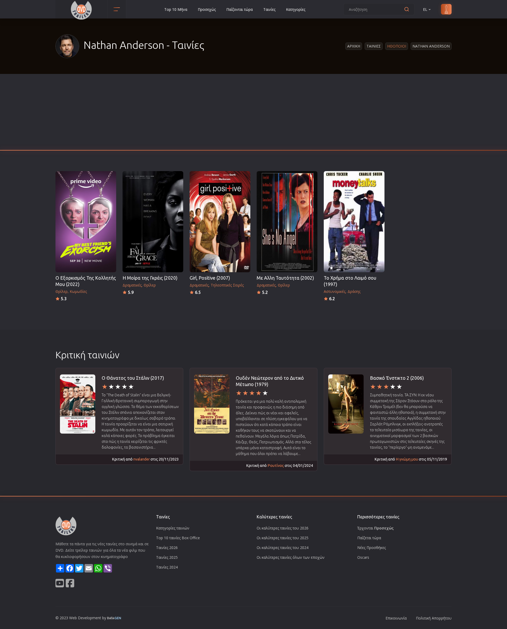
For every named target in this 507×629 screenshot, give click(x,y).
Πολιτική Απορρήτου (434, 618)
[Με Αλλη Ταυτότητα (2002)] (287, 221)
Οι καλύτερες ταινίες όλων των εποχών (291, 557)
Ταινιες (374, 46)
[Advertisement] (253, 114)
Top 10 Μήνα (175, 9)
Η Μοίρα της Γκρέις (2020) (150, 277)
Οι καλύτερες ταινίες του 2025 (282, 537)
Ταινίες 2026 (167, 547)
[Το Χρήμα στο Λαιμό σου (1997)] (354, 221)
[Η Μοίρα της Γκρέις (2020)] (153, 221)
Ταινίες (269, 9)
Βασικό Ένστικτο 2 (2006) (397, 378)
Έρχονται (375, 528)
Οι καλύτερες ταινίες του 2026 (282, 528)
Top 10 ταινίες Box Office (178, 537)
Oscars (363, 557)
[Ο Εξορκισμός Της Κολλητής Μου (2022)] (85, 221)
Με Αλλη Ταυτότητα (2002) (285, 277)
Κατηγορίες (295, 9)
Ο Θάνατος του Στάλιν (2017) (133, 378)
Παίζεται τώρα (369, 537)
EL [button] (425, 9)
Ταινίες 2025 (167, 557)
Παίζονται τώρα (239, 9)
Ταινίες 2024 (167, 567)
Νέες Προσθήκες (371, 547)
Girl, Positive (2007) (210, 277)
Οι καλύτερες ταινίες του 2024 (282, 547)
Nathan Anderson (431, 46)
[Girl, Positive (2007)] (220, 221)
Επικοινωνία (396, 618)
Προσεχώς (207, 9)
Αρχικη (353, 46)
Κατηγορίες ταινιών (172, 528)
